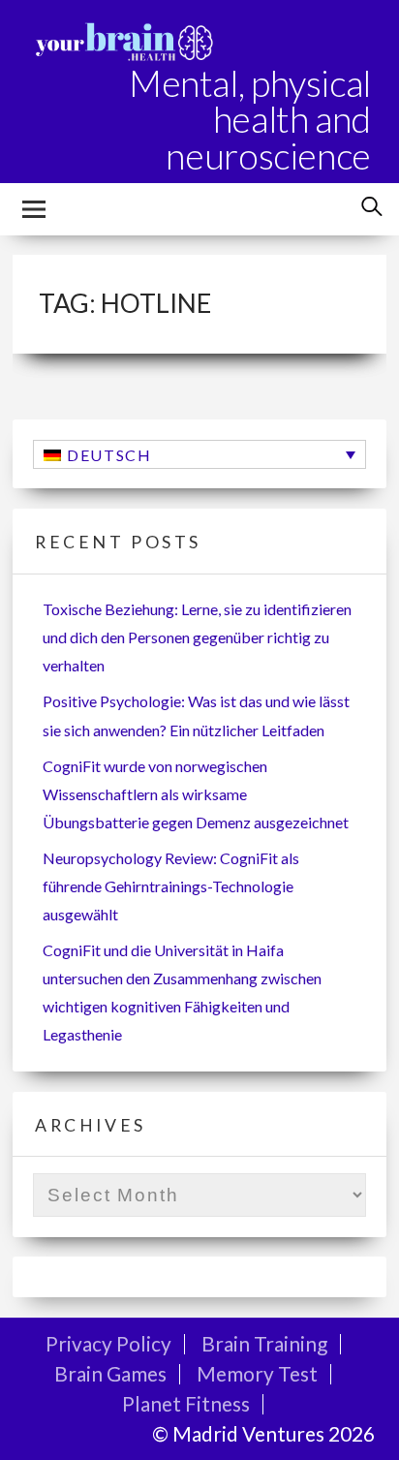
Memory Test (257, 1373)
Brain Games (110, 1373)
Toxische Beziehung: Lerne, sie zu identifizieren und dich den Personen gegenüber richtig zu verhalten (197, 637)
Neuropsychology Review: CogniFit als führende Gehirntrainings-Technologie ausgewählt (171, 886)
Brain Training (264, 1343)
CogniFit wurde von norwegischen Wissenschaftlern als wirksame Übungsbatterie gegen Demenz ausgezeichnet (196, 794)
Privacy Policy (108, 1343)
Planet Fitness (186, 1403)
